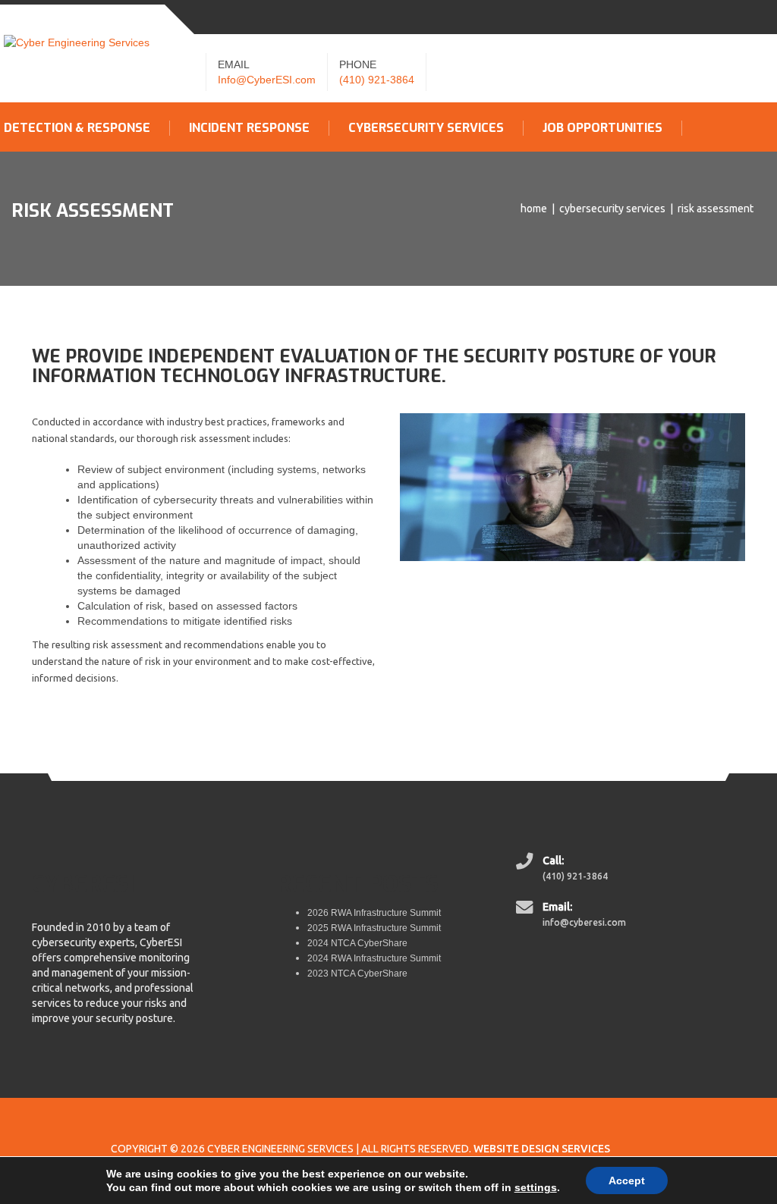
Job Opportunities (602, 128)
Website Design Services (541, 1149)
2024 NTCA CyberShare (357, 943)
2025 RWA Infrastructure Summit (374, 928)
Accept (627, 1180)
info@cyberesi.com (584, 922)
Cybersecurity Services (426, 128)
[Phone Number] (526, 868)
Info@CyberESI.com (267, 80)
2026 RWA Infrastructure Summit (374, 913)
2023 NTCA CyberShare (357, 973)
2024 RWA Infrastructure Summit (374, 958)
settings (535, 1187)
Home (534, 208)
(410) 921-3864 (376, 80)
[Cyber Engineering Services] (76, 42)
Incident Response (249, 128)
